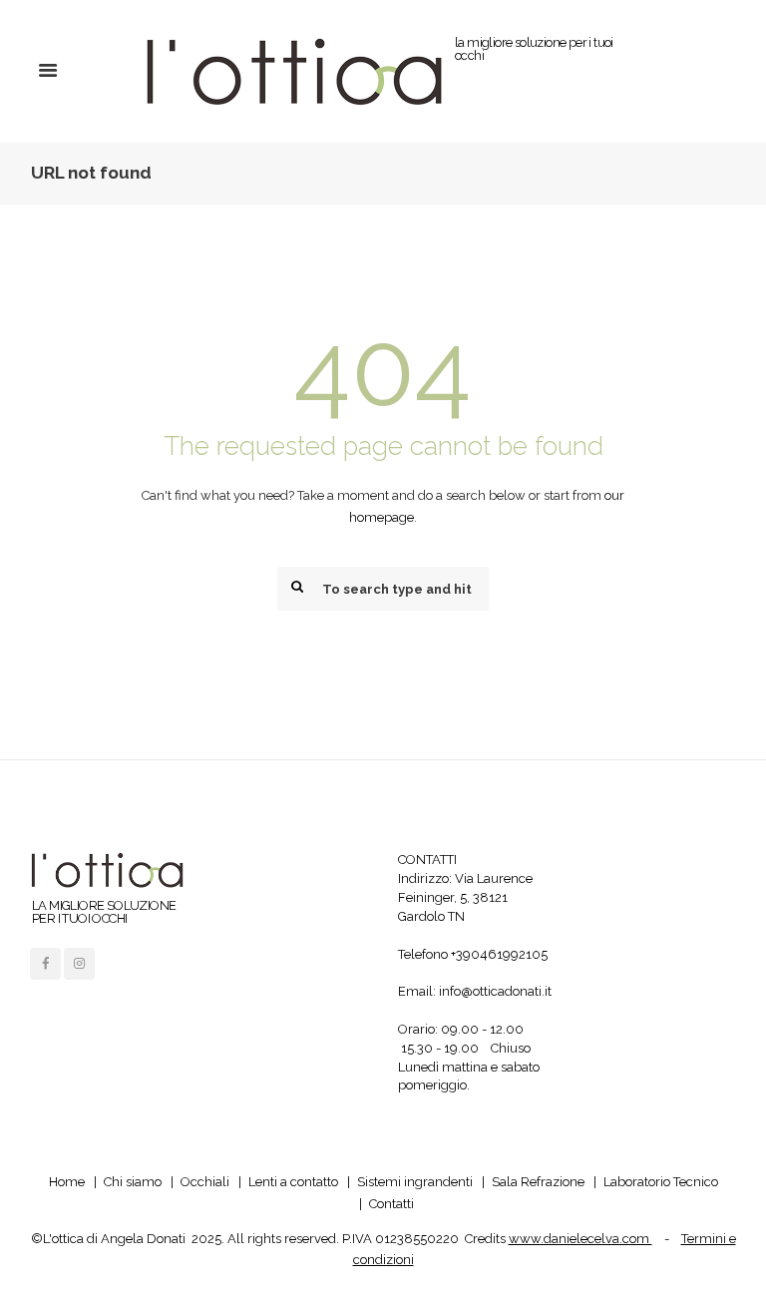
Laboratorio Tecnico (660, 1181)
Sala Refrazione (538, 1181)
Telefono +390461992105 (473, 954)
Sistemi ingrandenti (415, 1181)
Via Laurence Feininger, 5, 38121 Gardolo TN (465, 897)
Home (67, 1181)
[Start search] (295, 587)
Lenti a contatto (293, 1181)
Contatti (391, 1203)
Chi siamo (133, 1181)
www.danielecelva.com (580, 1238)
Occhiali (205, 1181)
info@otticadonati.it (495, 991)
